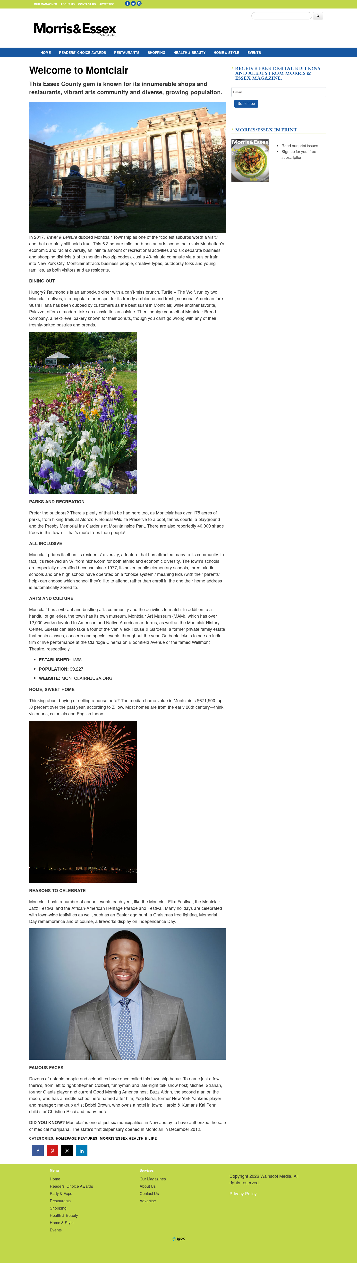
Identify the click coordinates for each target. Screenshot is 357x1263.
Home (46, 52)
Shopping (156, 52)
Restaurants (126, 52)
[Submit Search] (318, 15)
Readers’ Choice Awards (82, 52)
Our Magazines (45, 4)
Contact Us (87, 4)
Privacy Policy (243, 1193)
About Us (67, 4)
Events (254, 52)
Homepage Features (77, 1138)
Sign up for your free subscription (298, 154)
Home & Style (226, 52)
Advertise (106, 4)
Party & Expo (61, 1193)
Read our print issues (299, 145)
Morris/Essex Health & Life (128, 1138)
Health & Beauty (189, 52)
